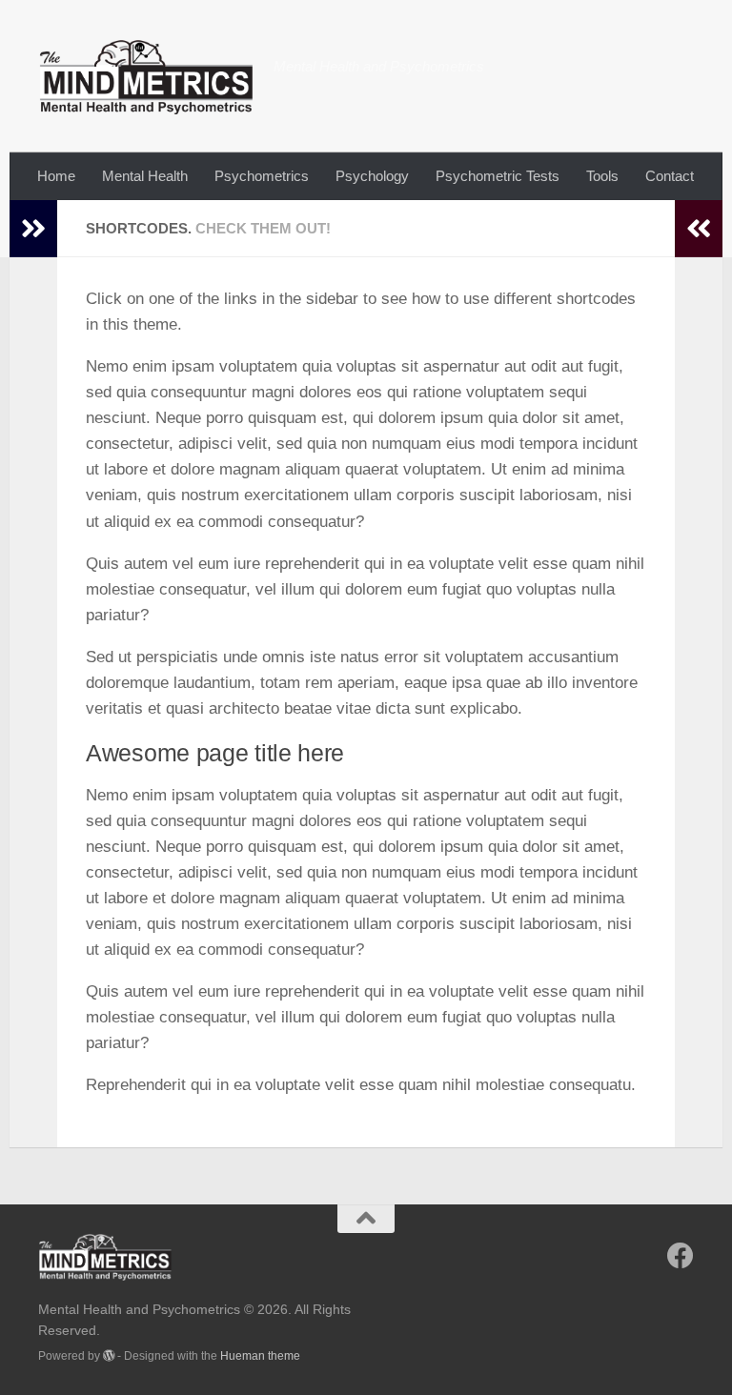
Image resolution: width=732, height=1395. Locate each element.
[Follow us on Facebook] (680, 1256)
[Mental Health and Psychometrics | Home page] (146, 76)
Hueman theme (260, 1356)
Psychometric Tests (497, 176)
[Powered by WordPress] (108, 1356)
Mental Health (145, 176)
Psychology (372, 176)
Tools (602, 176)
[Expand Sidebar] (33, 228)
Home (56, 176)
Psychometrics (261, 176)
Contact (669, 176)
